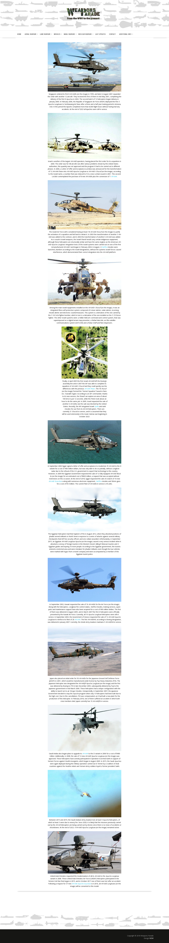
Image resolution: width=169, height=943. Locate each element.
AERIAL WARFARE (30, 34)
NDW (151, 938)
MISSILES (57, 34)
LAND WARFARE (45, 34)
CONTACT (112, 34)
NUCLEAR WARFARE (85, 34)
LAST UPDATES (100, 34)
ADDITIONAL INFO (125, 34)
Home (19, 34)
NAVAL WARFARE (69, 34)
